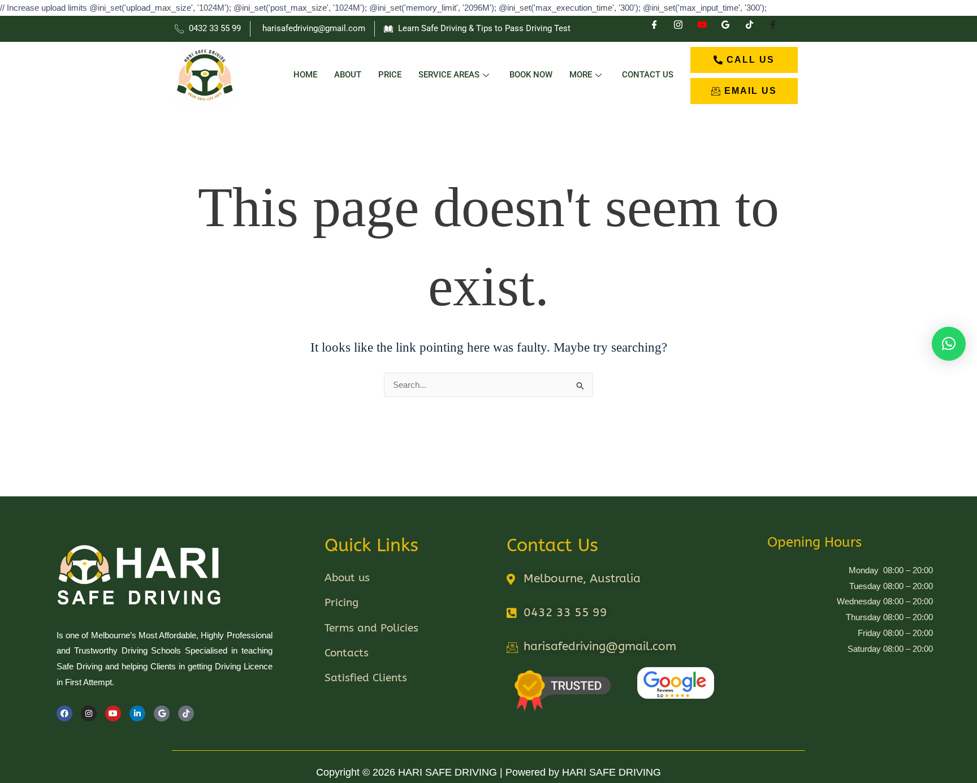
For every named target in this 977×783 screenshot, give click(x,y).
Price (389, 75)
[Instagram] (678, 28)
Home (305, 75)
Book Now (530, 75)
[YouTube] (701, 28)
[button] (949, 344)
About (347, 75)
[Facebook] (654, 28)
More (580, 75)
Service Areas (448, 75)
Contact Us (647, 75)
